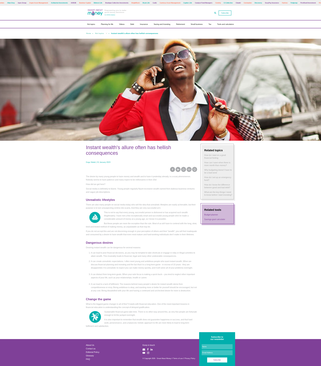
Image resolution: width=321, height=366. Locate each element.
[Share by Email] (189, 169)
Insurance (144, 24)
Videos (122, 24)
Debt (132, 24)
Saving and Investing (162, 24)
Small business (197, 24)
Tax (210, 24)
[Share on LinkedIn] (178, 169)
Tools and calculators (225, 24)
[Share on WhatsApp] (183, 169)
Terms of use (178, 358)
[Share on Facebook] (172, 169)
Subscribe (225, 13)
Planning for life (107, 24)
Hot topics (91, 24)
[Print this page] (194, 171)
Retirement (180, 24)
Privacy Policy (190, 358)
